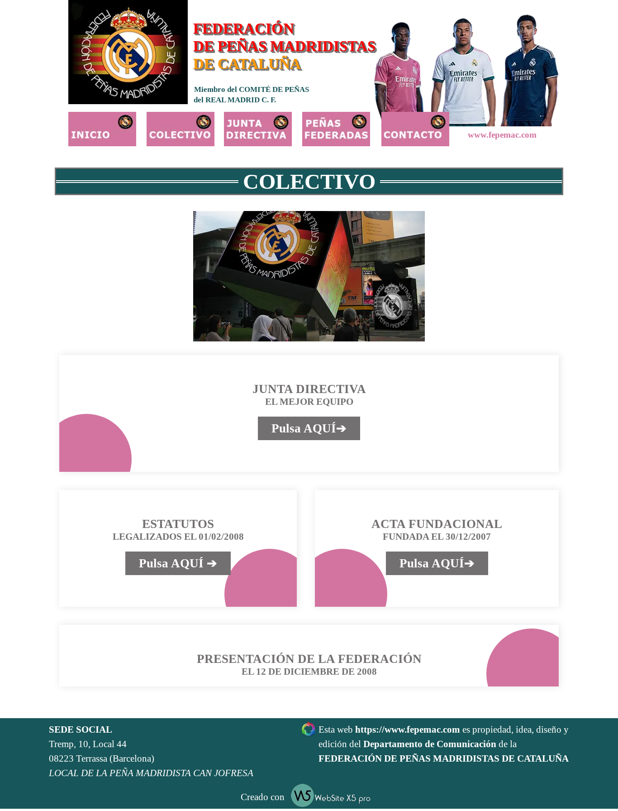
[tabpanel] (173, 752)
